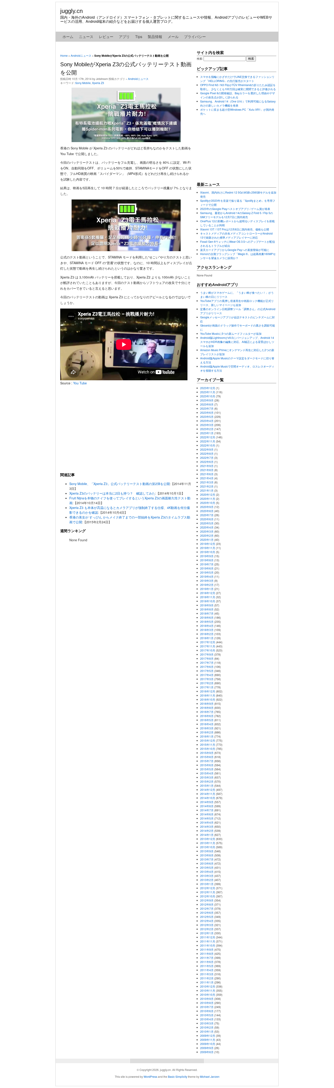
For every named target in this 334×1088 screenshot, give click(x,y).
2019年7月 (207, 564)
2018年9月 (207, 605)
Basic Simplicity (177, 1076)
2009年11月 (207, 1040)
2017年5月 (207, 671)
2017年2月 (207, 683)
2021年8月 (207, 470)
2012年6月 (207, 912)
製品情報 (155, 36)
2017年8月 (207, 658)
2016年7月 (207, 712)
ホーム (67, 36)
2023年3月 (207, 425)
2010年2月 (207, 1027)
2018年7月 (207, 613)
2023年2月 (207, 429)
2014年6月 (207, 814)
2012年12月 (207, 888)
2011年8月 (207, 953)
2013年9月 (207, 851)
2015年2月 (207, 781)
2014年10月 (207, 798)
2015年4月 (207, 773)
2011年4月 (207, 970)
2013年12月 (207, 839)
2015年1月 (207, 785)
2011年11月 (207, 941)
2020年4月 (207, 527)
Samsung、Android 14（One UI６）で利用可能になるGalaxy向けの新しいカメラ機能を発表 (238, 103)
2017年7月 (207, 662)
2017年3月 (207, 679)
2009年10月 (207, 1044)
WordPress (150, 1076)
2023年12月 (207, 388)
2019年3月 (207, 580)
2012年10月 (207, 896)
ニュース (86, 36)
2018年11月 (207, 597)
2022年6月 (207, 462)
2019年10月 (207, 552)
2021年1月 (207, 490)
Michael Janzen (209, 1076)
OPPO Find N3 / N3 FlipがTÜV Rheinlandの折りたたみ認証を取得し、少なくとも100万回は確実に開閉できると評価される (238, 87)
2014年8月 (207, 806)
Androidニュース (81, 55)
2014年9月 (207, 802)
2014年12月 (207, 790)
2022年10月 (207, 445)
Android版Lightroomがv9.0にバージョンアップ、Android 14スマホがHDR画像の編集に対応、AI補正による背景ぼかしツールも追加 (237, 342)
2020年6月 (207, 519)
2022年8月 (207, 453)
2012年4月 (207, 921)
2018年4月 (207, 626)
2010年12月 (207, 986)
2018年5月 (207, 621)
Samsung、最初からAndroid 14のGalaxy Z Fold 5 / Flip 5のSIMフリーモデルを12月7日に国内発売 (236, 215)
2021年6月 (207, 474)
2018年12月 (207, 593)
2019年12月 (207, 544)
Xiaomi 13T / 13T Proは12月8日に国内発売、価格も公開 (234, 229)
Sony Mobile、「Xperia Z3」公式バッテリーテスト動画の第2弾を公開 (119, 483)
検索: (200, 58)
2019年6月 (207, 568)
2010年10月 (207, 994)
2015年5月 (207, 769)
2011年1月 (207, 982)
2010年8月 (207, 1003)
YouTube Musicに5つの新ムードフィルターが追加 (231, 333)
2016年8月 (207, 708)
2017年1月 (207, 687)
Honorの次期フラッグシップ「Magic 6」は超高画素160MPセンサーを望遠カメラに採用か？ (238, 256)
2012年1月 (207, 933)
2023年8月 (207, 404)
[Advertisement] (126, 428)
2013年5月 (207, 867)
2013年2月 (207, 880)
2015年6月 (207, 765)
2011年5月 (207, 966)
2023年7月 (207, 408)
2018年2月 (207, 634)
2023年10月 (207, 396)
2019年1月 (207, 589)
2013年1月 (207, 884)
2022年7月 (207, 458)
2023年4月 (207, 421)
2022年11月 (207, 441)
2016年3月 (207, 728)
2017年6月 (207, 667)
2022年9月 (207, 449)
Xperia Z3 (98, 83)
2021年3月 (207, 482)
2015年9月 (207, 753)
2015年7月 (207, 761)
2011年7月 (207, 958)
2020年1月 (207, 539)
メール (173, 36)
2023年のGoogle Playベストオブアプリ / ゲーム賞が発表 (235, 209)
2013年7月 (207, 859)
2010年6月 (207, 1011)
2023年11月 (207, 392)
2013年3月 (207, 876)
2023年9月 (207, 400)
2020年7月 (207, 515)
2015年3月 (207, 777)
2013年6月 (207, 863)
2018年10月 (207, 601)
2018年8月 (207, 609)
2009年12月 (207, 1035)
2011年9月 (207, 949)
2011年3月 (207, 974)
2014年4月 (207, 822)
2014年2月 (207, 831)
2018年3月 (207, 630)
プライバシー (195, 36)
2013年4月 (207, 871)
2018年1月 (207, 638)
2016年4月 (207, 724)
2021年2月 (207, 486)
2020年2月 (207, 535)
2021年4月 (207, 478)
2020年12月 (207, 494)
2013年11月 (207, 843)
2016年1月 (207, 736)
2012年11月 (207, 892)
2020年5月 (207, 523)
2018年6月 (207, 617)
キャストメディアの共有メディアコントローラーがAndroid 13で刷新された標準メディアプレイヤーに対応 (236, 235)
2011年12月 (207, 937)
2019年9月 (207, 556)
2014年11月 (207, 794)
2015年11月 (207, 744)
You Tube (80, 383)
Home (64, 55)
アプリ (124, 36)
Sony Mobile (83, 83)
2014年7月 (207, 810)
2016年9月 (207, 703)
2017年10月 (207, 650)
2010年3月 (207, 1023)
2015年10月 (207, 749)
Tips (138, 36)
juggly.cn (71, 11)
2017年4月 (207, 675)
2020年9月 (207, 507)
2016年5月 (207, 720)
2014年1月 (207, 835)
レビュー (106, 36)
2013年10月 (207, 847)
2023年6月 (207, 412)
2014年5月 (207, 818)
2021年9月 (207, 466)
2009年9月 (207, 1048)
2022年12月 (207, 437)
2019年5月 (207, 572)
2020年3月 (207, 531)
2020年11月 (207, 499)
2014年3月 (207, 826)
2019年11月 (207, 548)
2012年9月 (207, 900)
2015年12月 (207, 740)
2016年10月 (207, 699)
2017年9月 (207, 654)
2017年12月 (207, 642)
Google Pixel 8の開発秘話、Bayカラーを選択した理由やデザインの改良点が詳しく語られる (237, 95)
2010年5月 (207, 1015)
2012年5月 (207, 917)
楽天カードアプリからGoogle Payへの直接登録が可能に (234, 250)
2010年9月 (207, 999)
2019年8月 (207, 560)
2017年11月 (207, 646)
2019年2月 (207, 585)
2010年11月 (207, 990)
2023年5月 (207, 417)
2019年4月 (207, 576)
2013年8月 (207, 855)
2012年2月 (207, 929)
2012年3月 (207, 925)
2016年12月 (207, 691)
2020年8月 (207, 511)
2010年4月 (207, 1019)
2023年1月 (207, 433)
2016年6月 (207, 716)
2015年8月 (207, 757)
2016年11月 (207, 695)
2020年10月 (207, 503)
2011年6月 (207, 962)
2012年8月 (207, 904)
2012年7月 (207, 908)
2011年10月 (207, 945)
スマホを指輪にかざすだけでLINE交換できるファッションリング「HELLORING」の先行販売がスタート (237, 79)
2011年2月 (207, 978)
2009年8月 (207, 1052)
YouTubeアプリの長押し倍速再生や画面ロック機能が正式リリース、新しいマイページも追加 (237, 303)
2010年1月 (207, 1031)
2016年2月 (207, 732)
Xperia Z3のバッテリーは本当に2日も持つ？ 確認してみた (112, 493)
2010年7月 (207, 1007)
